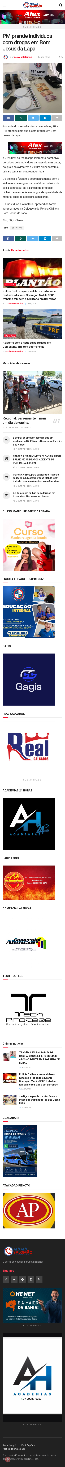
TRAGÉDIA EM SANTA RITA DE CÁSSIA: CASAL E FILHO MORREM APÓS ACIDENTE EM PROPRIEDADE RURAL (37, 459)
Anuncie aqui (9, 1445)
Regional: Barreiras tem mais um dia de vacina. (25, 420)
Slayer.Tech (32, 1459)
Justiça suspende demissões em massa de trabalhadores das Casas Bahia (39, 1099)
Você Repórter (28, 1445)
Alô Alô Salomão (23, 57)
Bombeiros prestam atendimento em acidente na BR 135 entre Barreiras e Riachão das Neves (37, 441)
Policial (10, 284)
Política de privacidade (14, 1449)
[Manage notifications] (7, 1459)
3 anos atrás (44, 57)
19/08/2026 (31, 351)
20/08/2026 (31, 304)
